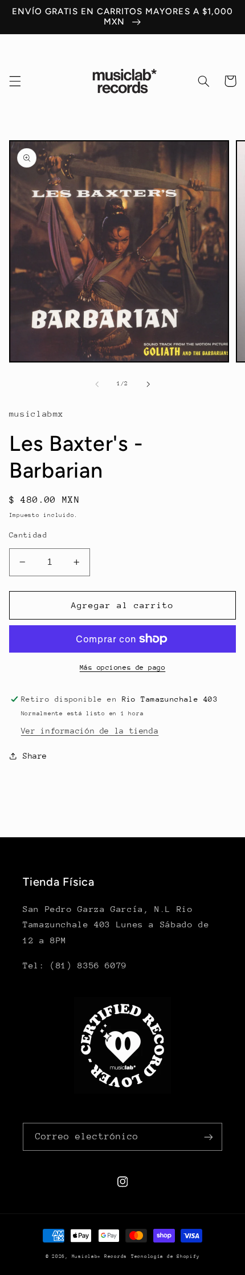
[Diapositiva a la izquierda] (96, 384)
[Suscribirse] (208, 1137)
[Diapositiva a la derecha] (148, 384)
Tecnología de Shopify (165, 1256)
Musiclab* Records (100, 1256)
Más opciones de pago (123, 667)
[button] (15, 81)
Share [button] (35, 755)
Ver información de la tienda (90, 730)
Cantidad (28, 535)
